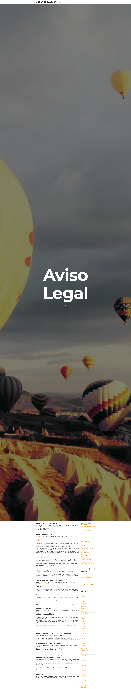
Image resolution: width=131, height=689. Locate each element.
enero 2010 (83, 646)
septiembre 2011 (84, 613)
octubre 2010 (83, 631)
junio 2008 (83, 678)
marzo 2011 (83, 623)
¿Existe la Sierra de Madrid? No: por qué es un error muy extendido (87, 559)
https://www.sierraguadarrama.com (49, 532)
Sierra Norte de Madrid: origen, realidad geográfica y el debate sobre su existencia (87, 551)
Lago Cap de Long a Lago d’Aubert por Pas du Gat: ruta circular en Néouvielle (87, 540)
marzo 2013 (83, 598)
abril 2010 (83, 641)
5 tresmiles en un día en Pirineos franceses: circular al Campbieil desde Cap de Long (87, 544)
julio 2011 (83, 616)
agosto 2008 (83, 675)
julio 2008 (83, 677)
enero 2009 (83, 667)
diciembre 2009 (84, 648)
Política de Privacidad (42, 540)
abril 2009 (83, 662)
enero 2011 (83, 626)
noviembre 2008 (84, 670)
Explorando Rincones (86, 524)
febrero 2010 (83, 645)
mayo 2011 (83, 620)
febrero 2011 (83, 625)
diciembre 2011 (84, 608)
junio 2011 (83, 618)
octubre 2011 (83, 611)
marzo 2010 (83, 643)
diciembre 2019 (84, 596)
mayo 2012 (83, 599)
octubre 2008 (84, 672)
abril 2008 (83, 682)
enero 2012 (83, 606)
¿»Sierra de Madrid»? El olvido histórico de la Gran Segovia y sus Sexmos (87, 555)
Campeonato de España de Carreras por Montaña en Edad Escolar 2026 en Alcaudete (88, 527)
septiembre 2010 (84, 633)
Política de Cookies (42, 541)
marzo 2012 (83, 603)
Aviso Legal (40, 539)
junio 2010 (83, 638)
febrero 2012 (83, 604)
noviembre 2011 (84, 609)
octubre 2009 (84, 651)
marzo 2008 (83, 683)
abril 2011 (83, 621)
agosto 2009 (83, 655)
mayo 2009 (83, 660)
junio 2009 (83, 658)
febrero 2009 (83, 665)
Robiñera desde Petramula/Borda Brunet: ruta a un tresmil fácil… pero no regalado (87, 536)
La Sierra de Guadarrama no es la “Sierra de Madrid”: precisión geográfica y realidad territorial (87, 576)
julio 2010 (83, 636)
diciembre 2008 (84, 668)
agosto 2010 (83, 635)
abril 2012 (83, 601)
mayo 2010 (83, 640)
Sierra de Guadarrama (48, 2)
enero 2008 (83, 687)
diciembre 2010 (84, 628)
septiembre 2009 (84, 653)
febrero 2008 (83, 685)
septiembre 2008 (84, 673)
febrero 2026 (83, 593)
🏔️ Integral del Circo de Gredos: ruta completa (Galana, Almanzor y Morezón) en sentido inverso (87, 532)
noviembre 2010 (84, 630)
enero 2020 (83, 594)
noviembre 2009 (84, 650)
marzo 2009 (83, 663)
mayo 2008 (83, 680)
